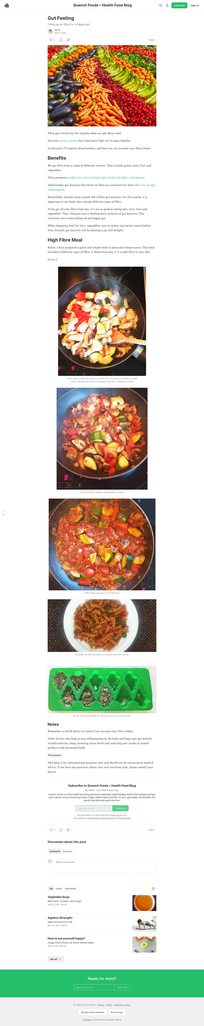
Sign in (195, 5)
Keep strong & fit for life (60, 921)
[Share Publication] (167, 5)
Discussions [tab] (70, 888)
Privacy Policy (125, 818)
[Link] (43, 158)
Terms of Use (116, 815)
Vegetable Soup (58, 897)
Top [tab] (51, 888)
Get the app (117, 1012)
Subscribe (179, 5)
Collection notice (122, 1004)
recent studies (69, 141)
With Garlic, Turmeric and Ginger (64, 901)
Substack (87, 1019)
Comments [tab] (54, 851)
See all (53, 959)
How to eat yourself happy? (66, 938)
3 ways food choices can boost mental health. (71, 942)
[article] (102, 903)
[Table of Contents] (3, 513)
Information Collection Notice (101, 818)
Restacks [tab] (67, 851)
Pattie (57, 30)
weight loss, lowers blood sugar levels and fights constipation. (106, 178)
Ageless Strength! (60, 918)
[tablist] (60, 851)
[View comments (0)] (61, 40)
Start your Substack (94, 1012)
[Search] (161, 5)
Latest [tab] (59, 888)
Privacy (100, 1004)
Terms (109, 1004)
